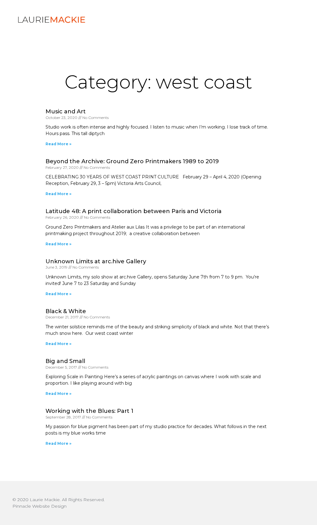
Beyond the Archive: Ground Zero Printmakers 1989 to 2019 (132, 161)
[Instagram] (298, 503)
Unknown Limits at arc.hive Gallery (96, 261)
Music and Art (66, 111)
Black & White (66, 311)
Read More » (59, 144)
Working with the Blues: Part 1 (89, 411)
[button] (283, 19)
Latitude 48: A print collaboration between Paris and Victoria (134, 211)
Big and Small (65, 361)
